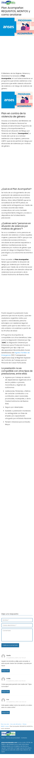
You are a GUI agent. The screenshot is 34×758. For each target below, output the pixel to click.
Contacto (24, 738)
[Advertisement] (17, 55)
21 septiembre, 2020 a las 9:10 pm (16, 681)
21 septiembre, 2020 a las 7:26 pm (16, 658)
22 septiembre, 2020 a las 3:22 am (16, 702)
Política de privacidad (13, 738)
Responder (5, 671)
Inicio (3, 738)
